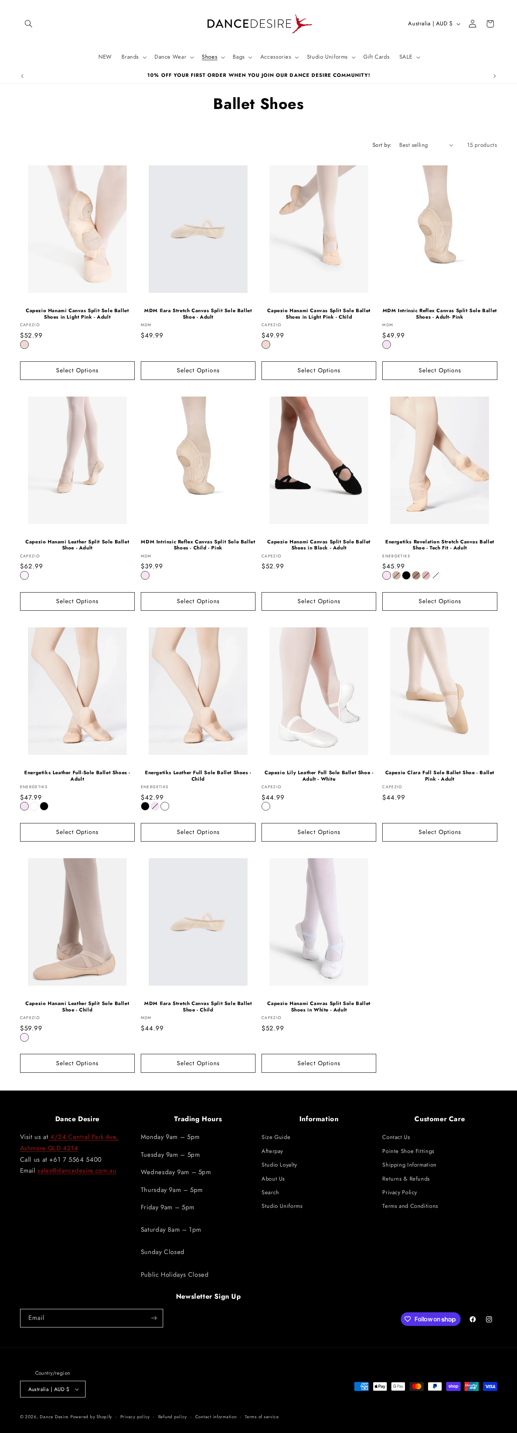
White (435, 575)
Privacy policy (135, 1417)
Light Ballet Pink (24, 575)
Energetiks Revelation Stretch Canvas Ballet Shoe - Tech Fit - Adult (439, 545)
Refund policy (172, 1417)
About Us (273, 1179)
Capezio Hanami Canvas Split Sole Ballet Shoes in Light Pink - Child (318, 314)
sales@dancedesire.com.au (76, 1170)
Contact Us (396, 1137)
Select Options (77, 370)
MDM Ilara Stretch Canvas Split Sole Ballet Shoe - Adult (198, 314)
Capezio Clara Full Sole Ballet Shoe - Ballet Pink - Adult (439, 776)
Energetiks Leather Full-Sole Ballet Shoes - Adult (77, 776)
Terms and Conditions (410, 1206)
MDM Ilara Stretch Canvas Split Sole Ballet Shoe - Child (198, 1006)
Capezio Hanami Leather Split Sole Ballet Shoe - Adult (77, 545)
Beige (396, 575)
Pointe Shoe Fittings (408, 1151)
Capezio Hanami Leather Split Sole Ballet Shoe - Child (77, 1006)
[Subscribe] (153, 1318)
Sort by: (381, 145)
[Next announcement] (494, 76)
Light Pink (24, 344)
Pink (386, 344)
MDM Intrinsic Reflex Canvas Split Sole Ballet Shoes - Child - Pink (198, 545)
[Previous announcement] (22, 76)
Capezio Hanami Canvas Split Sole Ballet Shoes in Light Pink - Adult (77, 314)
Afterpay (272, 1151)
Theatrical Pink (426, 575)
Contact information (216, 1417)
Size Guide (276, 1137)
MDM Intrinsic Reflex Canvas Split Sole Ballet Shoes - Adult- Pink (440, 314)
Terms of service (262, 1417)
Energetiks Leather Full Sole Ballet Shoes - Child (198, 776)
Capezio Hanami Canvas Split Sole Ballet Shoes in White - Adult (318, 1006)
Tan (416, 575)
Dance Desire (54, 1417)
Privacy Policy (399, 1192)
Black (406, 575)
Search (270, 1192)
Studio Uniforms (282, 1206)
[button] (28, 24)
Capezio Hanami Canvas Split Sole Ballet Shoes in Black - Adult (318, 545)
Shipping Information (409, 1165)
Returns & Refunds (406, 1179)
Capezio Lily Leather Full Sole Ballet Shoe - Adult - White (319, 776)
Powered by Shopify (91, 1417)
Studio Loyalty (279, 1165)
